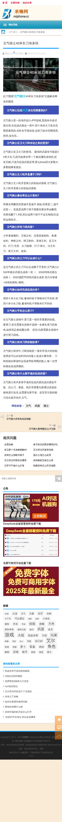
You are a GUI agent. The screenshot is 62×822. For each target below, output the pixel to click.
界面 (14, 641)
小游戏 (46, 618)
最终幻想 (21, 629)
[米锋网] (31, 13)
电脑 (7, 641)
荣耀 (15, 646)
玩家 (54, 634)
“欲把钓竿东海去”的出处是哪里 (20, 716)
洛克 (50, 629)
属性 (7, 623)
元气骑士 (13, 31)
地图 (30, 618)
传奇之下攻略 (11, 696)
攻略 (42, 624)
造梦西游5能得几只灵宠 (16, 681)
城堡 (37, 618)
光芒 (40, 613)
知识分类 (27, 2)
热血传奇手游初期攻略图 (17, 670)
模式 (32, 629)
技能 (32, 623)
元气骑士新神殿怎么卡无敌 (42, 428)
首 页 (4, 2)
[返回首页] (58, 719)
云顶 (14, 613)
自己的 (39, 641)
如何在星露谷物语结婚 (16, 701)
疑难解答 (28, 740)
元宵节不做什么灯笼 (14, 465)
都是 (41, 651)
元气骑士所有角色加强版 (18, 418)
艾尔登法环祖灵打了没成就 (18, 691)
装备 (32, 646)
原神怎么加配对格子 (14, 454)
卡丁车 (8, 618)
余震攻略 (8, 444)
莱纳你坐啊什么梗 (14, 706)
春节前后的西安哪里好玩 (45, 444)
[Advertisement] (31, 791)
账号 (24, 652)
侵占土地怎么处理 (42, 454)
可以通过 (19, 618)
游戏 (9, 634)
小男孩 (31, 755)
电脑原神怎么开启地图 (44, 465)
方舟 (51, 623)
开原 (15, 623)
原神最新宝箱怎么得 (43, 460)
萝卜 (23, 647)
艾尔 (50, 640)
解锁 (7, 651)
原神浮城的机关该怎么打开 (18, 711)
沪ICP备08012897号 (41, 740)
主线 (7, 613)
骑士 (23, 96)
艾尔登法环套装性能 (43, 449)
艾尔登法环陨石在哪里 (15, 460)
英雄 (7, 646)
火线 (21, 635)
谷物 (15, 652)
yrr (11, 53)
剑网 (49, 613)
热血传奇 (33, 635)
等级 (29, 641)
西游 (41, 646)
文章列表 (15, 2)
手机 (23, 624)
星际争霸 (9, 629)
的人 (21, 641)
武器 (25, 110)
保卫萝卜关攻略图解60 (15, 449)
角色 (52, 646)
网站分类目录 (45, 737)
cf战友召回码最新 (13, 675)
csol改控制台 (11, 686)
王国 (44, 635)
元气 (17, 96)
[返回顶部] (58, 735)
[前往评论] (58, 727)
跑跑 (33, 651)
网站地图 (19, 740)
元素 (31, 613)
